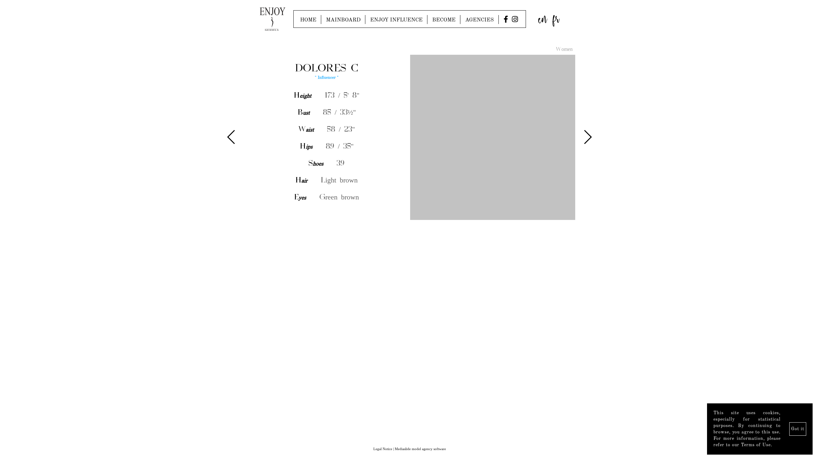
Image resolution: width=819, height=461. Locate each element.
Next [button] (587, 137)
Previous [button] (231, 137)
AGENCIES (479, 20)
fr (556, 17)
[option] (409, 138)
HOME (308, 20)
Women (564, 49)
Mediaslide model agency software (420, 449)
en (542, 17)
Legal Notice (382, 449)
